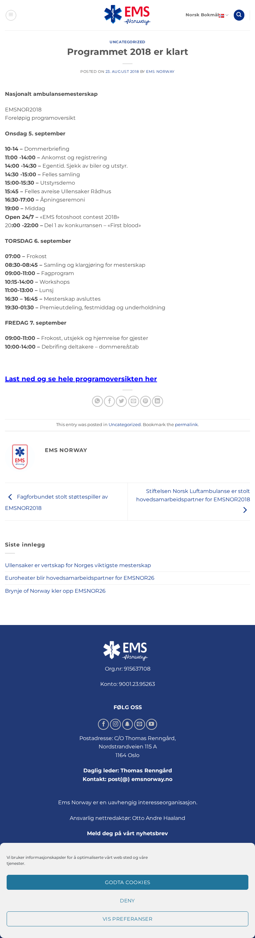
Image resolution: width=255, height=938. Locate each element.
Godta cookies (127, 882)
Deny (127, 900)
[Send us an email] (139, 724)
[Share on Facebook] (109, 401)
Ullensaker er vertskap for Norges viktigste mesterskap (78, 565)
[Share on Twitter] (121, 401)
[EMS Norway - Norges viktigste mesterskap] (127, 15)
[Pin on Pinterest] (145, 401)
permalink (186, 424)
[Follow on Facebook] (103, 724)
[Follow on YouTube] (151, 724)
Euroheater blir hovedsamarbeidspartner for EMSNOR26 (79, 578)
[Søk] (239, 15)
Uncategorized (127, 42)
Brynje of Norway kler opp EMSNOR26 (55, 591)
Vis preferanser (128, 919)
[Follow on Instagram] (115, 724)
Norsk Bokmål (202, 14)
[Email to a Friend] (133, 401)
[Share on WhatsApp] (97, 401)
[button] (11, 15)
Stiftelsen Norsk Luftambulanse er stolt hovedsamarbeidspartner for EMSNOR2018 (193, 495)
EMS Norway (160, 71)
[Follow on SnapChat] (127, 724)
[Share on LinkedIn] (157, 401)
